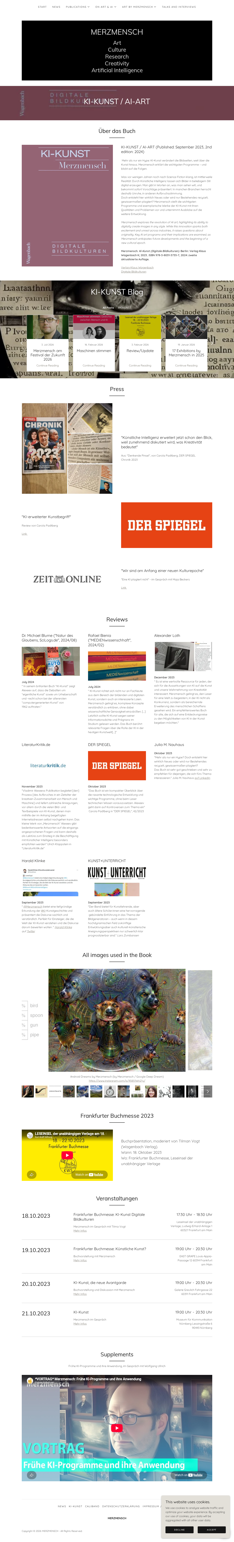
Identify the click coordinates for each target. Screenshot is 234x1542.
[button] (78, 7)
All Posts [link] (108, 307)
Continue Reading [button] (47, 365)
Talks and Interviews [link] (179, 6)
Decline (179, 1529)
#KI (43, 910)
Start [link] (42, 6)
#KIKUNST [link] (124, 307)
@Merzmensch (32, 906)
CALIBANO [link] (92, 1510)
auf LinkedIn (202, 778)
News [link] (56, 6)
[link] (117, 33)
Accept (212, 1529)
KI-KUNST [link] (75, 1510)
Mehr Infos (80, 1234)
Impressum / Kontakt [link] (159, 1510)
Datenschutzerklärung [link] (121, 1510)
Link (25, 533)
